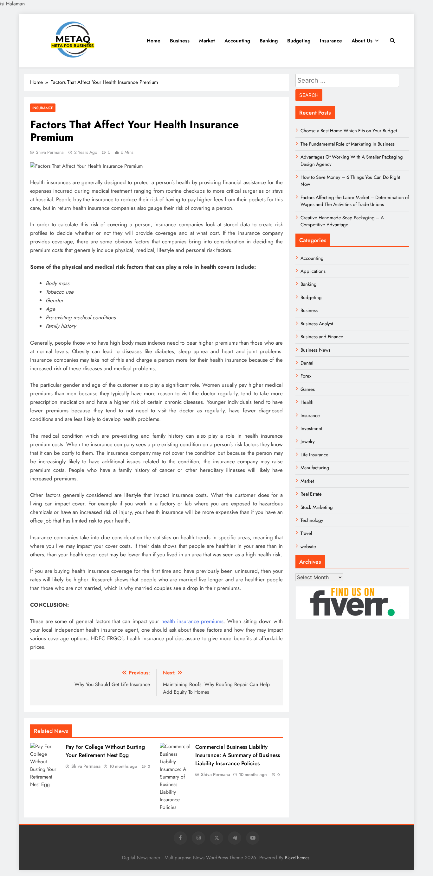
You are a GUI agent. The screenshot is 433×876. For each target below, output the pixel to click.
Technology (312, 520)
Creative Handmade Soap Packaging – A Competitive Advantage (342, 221)
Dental (307, 363)
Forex (306, 375)
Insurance (331, 40)
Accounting (237, 40)
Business (180, 40)
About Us (362, 40)
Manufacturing (315, 467)
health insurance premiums (192, 621)
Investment (311, 428)
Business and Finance (322, 336)
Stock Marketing (317, 507)
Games (308, 389)
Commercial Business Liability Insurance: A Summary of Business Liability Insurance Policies (237, 755)
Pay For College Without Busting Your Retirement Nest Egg (105, 751)
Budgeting (298, 40)
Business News (315, 350)
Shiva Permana (50, 152)
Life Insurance (314, 454)
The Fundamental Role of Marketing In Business (348, 144)
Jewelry (308, 441)
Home (153, 40)
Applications (313, 271)
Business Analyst (317, 323)
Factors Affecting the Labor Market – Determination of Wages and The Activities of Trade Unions (355, 201)
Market (207, 40)
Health (307, 402)
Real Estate (311, 494)
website (308, 546)
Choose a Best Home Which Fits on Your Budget (349, 130)
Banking (269, 40)
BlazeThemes (297, 857)
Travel (306, 533)
